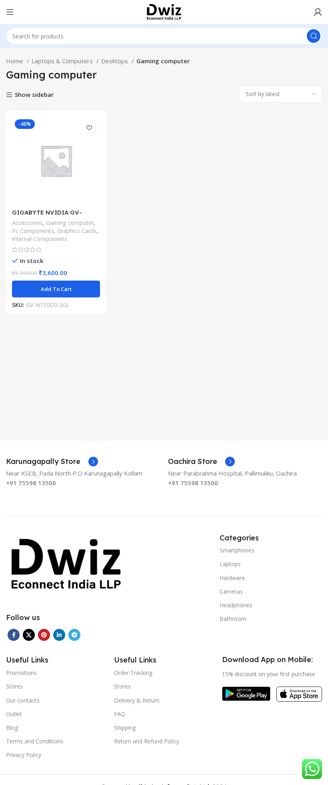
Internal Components (39, 239)
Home (15, 61)
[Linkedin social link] (59, 635)
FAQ (119, 714)
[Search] (313, 36)
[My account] (318, 12)
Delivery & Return (137, 700)
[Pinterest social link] (44, 635)
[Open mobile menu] (10, 12)
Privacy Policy (23, 755)
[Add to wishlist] (89, 127)
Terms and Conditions (34, 741)
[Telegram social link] (74, 635)
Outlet (14, 714)
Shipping (125, 727)
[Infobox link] (52, 461)
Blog (12, 727)
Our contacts (23, 700)
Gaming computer (70, 223)
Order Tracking (133, 673)
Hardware (232, 578)
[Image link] (66, 563)
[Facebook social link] (14, 635)
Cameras (231, 591)
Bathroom (233, 618)
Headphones (236, 605)
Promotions (21, 673)
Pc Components (33, 231)
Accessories (27, 223)
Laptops (230, 564)
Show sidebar (34, 95)
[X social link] (29, 635)
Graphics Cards (77, 231)
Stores (14, 686)
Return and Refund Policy (146, 741)
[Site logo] (164, 11)
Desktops (115, 61)
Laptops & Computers (63, 61)
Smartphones (237, 550)
